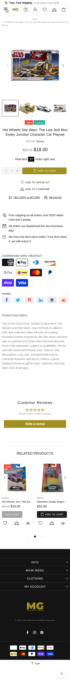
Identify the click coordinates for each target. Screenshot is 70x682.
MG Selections (15, 10)
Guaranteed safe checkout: (22, 255)
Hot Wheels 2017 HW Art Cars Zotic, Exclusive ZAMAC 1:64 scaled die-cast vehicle (17, 501)
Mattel (5, 497)
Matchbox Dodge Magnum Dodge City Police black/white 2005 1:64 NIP (52, 501)
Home (35, 19)
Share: (6, 293)
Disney (40, 141)
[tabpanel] (17, 498)
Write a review (35, 424)
